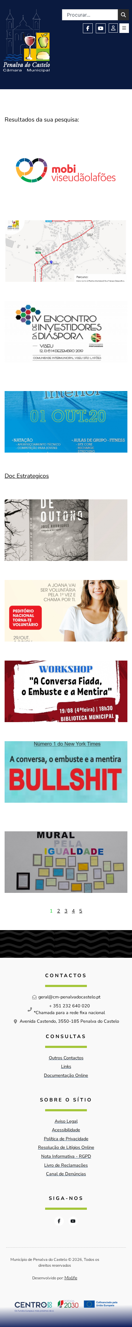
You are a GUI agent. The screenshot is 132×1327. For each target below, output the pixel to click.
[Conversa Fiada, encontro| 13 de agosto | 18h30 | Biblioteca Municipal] (66, 776)
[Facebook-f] (88, 28)
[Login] (113, 28)
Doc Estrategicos (27, 476)
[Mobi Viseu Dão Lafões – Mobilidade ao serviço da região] (66, 170)
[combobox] (90, 14)
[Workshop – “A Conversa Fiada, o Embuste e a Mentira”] (66, 691)
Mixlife (70, 1278)
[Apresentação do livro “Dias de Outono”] (66, 530)
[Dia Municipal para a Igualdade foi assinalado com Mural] (66, 862)
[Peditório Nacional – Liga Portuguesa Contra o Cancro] (66, 611)
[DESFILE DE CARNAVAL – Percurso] (66, 251)
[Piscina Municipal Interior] (66, 422)
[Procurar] (123, 14)
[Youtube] (101, 28)
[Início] (26, 40)
